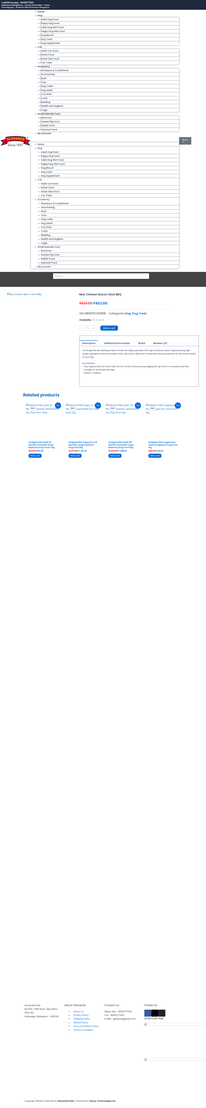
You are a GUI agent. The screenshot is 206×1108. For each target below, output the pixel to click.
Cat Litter (46, 94)
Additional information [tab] (117, 343)
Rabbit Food (48, 125)
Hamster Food (49, 129)
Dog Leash (47, 90)
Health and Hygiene (52, 106)
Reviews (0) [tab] (160, 343)
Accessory (44, 66)
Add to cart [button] (35, 456)
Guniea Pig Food (50, 121)
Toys (43, 82)
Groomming (48, 74)
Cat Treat (46, 62)
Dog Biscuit (47, 35)
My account (44, 133)
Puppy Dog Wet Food (53, 31)
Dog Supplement (50, 43)
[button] (105, 140)
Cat (40, 47)
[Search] (58, 282)
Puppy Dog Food (50, 23)
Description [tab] (88, 343)
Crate (44, 98)
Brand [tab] (141, 343)
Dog (40, 15)
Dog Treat (46, 39)
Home (41, 11)
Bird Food (46, 117)
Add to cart (109, 328)
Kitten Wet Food (50, 58)
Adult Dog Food (49, 19)
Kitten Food (47, 54)
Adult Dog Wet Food (52, 27)
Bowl (43, 78)
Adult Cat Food (49, 50)
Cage (44, 110)
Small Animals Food (49, 113)
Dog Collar (47, 86)
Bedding (45, 102)
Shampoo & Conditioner (55, 70)
